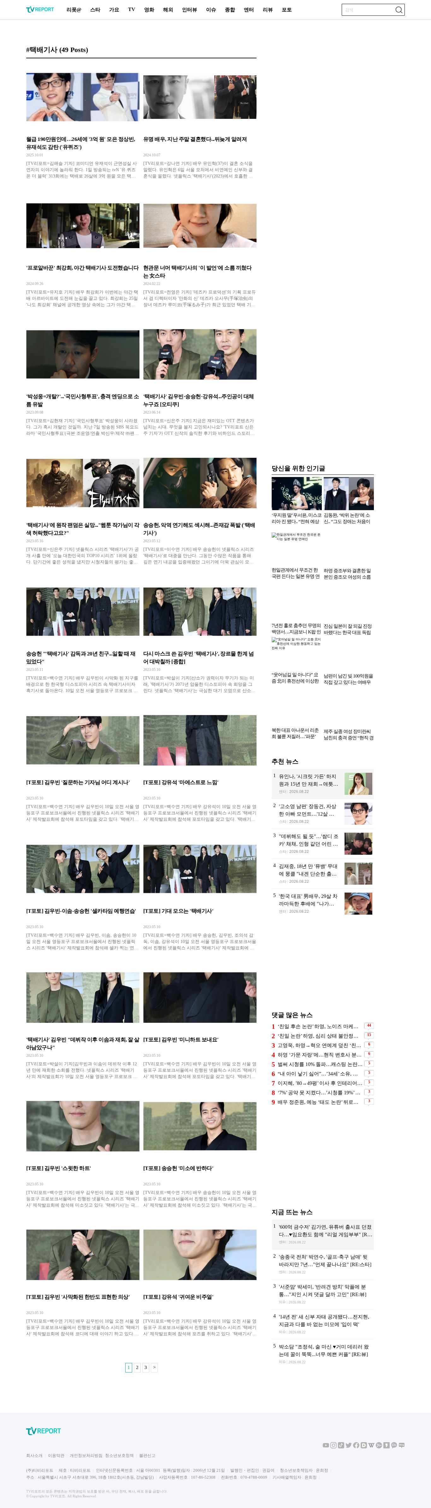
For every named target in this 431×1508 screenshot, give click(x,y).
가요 (114, 9)
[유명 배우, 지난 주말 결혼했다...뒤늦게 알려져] (200, 124)
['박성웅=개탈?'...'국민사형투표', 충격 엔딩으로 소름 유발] (82, 381)
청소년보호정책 (119, 1455)
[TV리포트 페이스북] (356, 1447)
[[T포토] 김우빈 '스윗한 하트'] (82, 1153)
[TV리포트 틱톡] (341, 1447)
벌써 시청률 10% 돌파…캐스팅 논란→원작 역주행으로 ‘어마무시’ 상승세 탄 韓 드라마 (320, 1064)
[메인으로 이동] (40, 11)
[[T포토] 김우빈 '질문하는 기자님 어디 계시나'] (82, 767)
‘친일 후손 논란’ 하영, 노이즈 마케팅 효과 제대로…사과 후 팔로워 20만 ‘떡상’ (320, 1026)
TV (131, 9)
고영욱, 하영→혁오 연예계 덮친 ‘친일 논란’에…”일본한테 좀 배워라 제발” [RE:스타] (320, 1045)
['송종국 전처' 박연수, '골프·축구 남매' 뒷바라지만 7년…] (323, 1264)
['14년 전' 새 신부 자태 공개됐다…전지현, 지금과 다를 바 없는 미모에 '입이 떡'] (323, 1324)
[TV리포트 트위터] (348, 1447)
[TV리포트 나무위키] (379, 1447)
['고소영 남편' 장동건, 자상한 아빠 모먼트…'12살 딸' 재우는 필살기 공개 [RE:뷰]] (323, 814)
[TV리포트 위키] (371, 1447)
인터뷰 (189, 9)
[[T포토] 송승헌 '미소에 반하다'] (200, 1153)
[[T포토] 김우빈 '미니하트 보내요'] (200, 1024)
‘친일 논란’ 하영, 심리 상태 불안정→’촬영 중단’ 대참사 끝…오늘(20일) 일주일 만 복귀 (320, 1036)
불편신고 (147, 1455)
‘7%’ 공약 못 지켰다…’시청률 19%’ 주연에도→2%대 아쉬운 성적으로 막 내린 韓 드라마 (320, 1092)
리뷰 (268, 9)
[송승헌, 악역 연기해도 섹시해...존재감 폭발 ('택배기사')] (200, 509)
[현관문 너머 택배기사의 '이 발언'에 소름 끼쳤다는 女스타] (200, 252)
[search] (398, 9)
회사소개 (34, 1455)
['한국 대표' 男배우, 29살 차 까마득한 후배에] (323, 904)
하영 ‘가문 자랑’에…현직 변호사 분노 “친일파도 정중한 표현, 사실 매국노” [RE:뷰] (320, 1054)
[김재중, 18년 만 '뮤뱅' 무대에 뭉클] (323, 873)
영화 (149, 9)
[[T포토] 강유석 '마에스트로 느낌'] (200, 767)
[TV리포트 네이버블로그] (402, 1447)
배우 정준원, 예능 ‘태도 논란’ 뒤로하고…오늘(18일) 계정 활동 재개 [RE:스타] (320, 1102)
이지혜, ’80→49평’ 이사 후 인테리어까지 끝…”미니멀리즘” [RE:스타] (320, 1083)
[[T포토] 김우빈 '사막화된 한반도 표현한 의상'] (82, 1281)
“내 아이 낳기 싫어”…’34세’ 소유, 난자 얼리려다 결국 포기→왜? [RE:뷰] (320, 1073)
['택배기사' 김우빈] (82, 1024)
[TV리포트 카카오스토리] (386, 1447)
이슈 (211, 9)
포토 (287, 9)
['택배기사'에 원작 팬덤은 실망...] (82, 509)
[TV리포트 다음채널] (364, 1447)
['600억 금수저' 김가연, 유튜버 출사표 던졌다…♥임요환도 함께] (323, 1234)
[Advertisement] (322, 967)
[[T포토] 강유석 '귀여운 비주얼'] (200, 1281)
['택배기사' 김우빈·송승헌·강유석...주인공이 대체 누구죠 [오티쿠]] (200, 381)
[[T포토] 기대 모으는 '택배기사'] (200, 895)
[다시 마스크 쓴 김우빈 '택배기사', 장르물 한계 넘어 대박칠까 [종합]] (200, 638)
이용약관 (56, 1455)
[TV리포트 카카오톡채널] (394, 1447)
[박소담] (323, 1354)
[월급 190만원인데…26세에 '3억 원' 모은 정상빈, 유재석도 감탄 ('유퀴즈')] (82, 124)
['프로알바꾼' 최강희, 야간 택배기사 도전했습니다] (82, 252)
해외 (168, 9)
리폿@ (74, 9)
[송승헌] (82, 638)
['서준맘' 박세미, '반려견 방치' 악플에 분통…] (323, 1294)
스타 (95, 9)
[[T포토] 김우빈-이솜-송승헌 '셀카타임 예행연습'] (82, 895)
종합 (230, 9)
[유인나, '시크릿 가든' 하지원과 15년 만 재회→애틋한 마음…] (323, 784)
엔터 (249, 9)
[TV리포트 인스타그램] (333, 1447)
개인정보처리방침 (86, 1455)
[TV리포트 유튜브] (326, 1447)
